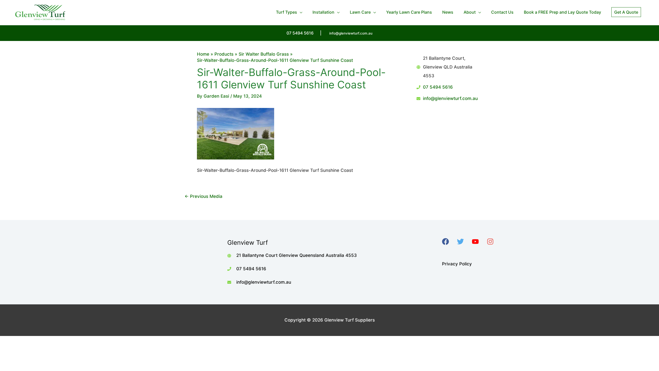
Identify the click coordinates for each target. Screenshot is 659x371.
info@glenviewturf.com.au (350, 33)
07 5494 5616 (438, 87)
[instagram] (493, 241)
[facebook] (449, 241)
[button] (626, 12)
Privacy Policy (457, 263)
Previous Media (203, 196)
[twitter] (464, 241)
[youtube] (478, 241)
